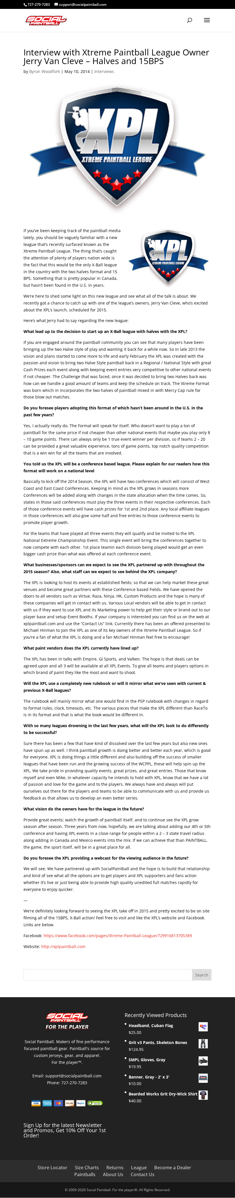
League (139, 1167)
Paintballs (84, 1174)
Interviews (104, 71)
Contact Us (142, 1174)
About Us (113, 1174)
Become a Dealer (172, 1167)
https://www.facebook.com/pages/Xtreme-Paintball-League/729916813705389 (118, 935)
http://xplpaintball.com (63, 946)
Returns (115, 1167)
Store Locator (52, 1167)
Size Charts (87, 1167)
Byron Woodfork (44, 71)
